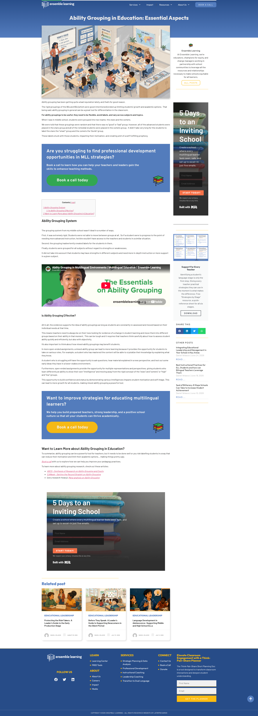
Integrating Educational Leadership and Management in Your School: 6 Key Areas (191, 350)
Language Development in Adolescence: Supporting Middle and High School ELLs (148, 623)
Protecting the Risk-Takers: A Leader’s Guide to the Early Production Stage (58, 623)
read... (181, 359)
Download (191, 313)
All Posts (191, 82)
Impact (149, 4)
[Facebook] (56, 679)
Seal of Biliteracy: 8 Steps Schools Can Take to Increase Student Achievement (192, 388)
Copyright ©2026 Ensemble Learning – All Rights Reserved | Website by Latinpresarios (129, 713)
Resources (164, 4)
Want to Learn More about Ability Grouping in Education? (68, 213)
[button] (179, 331)
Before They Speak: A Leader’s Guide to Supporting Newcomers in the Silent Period (104, 623)
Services (133, 4)
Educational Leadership (59, 615)
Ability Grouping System (54, 207)
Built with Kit (62, 562)
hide (72, 202)
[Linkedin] (72, 679)
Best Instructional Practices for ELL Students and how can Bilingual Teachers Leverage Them (191, 369)
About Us (182, 4)
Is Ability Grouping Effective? (60, 210)
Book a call (47, 461)
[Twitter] (64, 679)
